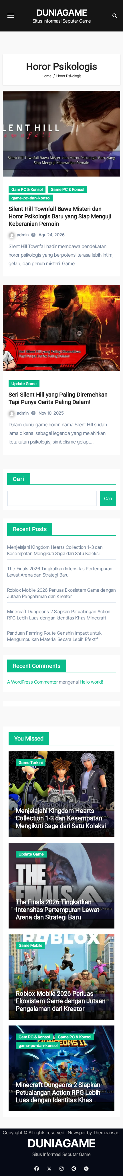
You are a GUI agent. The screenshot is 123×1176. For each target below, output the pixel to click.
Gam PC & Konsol (27, 189)
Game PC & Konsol (67, 189)
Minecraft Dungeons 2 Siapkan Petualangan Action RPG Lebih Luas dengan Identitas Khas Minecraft (58, 1096)
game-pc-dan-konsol (30, 197)
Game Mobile (30, 945)
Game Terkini (31, 762)
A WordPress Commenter (32, 682)
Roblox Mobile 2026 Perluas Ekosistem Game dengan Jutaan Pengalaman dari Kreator (61, 1001)
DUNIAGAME (62, 12)
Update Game (24, 383)
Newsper (77, 1132)
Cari (18, 479)
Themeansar (105, 1132)
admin (23, 234)
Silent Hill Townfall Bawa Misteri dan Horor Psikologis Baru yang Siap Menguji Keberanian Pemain (60, 216)
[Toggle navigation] (10, 15)
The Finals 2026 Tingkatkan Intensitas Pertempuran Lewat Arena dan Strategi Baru (57, 909)
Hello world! (91, 682)
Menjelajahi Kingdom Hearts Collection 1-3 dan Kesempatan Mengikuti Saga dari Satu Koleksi (61, 818)
